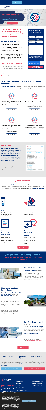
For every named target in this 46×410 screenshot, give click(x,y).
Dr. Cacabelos (19, 381)
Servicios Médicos (20, 387)
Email (29, 39)
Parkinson (18, 385)
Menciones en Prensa (21, 390)
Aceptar (25, 400)
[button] (24, 158)
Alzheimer (18, 383)
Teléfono (37, 39)
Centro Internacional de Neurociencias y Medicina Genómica (7, 385)
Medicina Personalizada (37, 381)
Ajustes (40, 400)
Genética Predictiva (37, 383)
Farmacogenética (36, 387)
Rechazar (33, 400)
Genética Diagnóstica (37, 385)
